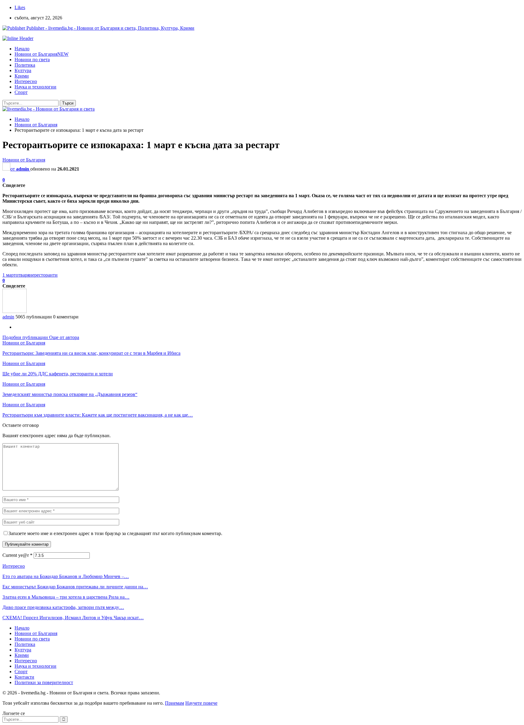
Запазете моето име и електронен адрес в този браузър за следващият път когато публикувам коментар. (115, 533)
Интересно (26, 81)
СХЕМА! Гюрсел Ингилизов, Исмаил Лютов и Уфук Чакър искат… (73, 617)
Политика (25, 65)
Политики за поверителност (44, 682)
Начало (22, 48)
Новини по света (32, 59)
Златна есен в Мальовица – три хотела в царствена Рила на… (65, 597)
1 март (9, 275)
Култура (23, 70)
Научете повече (201, 703)
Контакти (24, 677)
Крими (22, 75)
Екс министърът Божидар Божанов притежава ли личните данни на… (75, 586)
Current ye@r (17, 555)
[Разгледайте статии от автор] (14, 311)
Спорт (21, 92)
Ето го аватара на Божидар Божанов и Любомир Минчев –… (65, 576)
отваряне (25, 275)
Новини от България (42, 54)
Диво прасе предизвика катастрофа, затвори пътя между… (63, 607)
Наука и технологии (35, 86)
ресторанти (46, 275)
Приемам (174, 703)
